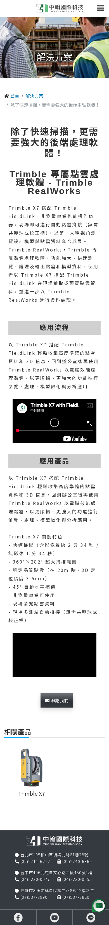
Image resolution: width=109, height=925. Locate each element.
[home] (58, 8)
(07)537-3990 (34, 897)
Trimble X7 (31, 793)
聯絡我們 (58, 700)
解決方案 (34, 95)
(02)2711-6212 (35, 861)
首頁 (14, 95)
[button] (100, 8)
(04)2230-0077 (35, 879)
